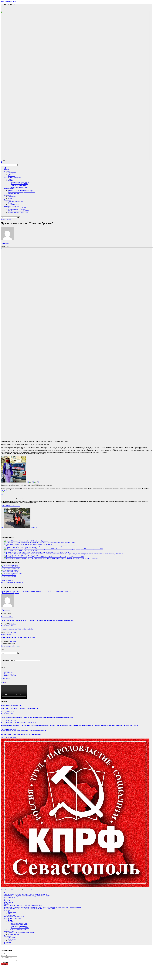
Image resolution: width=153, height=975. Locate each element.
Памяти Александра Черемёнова (14, 916)
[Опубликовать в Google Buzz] (10, 567)
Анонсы (6, 671)
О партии (7, 171)
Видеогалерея (12, 198)
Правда (10, 203)
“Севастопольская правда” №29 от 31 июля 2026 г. (17, 629)
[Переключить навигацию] (4, 161)
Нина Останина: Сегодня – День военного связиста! (53, 552)
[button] (1, 163)
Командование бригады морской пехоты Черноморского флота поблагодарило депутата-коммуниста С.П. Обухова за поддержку (43, 907)
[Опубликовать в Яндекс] (9, 576)
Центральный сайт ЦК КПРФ (17, 208)
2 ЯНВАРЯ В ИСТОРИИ (28, 547)
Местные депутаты (13, 193)
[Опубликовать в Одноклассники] (11, 573)
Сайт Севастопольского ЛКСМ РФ (18, 211)
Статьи (10, 940)
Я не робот (6, 962)
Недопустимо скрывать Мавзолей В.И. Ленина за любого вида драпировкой (75, 558)
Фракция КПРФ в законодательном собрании (21, 192)
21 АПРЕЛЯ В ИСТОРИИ (30, 550)
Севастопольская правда (15, 201)
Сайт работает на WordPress (9, 890)
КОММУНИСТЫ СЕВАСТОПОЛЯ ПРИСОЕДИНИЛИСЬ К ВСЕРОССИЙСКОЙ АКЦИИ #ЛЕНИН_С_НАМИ (35, 591)
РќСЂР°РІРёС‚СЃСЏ (7, 580)
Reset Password (8, 902)
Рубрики (3, 660)
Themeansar (34, 890)
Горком (10, 179)
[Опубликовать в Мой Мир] (9, 571)
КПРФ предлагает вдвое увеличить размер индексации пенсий (21, 734)
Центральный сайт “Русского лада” (18, 212)
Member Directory (9, 897)
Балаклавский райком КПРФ (20, 182)
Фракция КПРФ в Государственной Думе (20, 190)
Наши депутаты (9, 188)
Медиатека (7, 195)
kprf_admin (5, 243)
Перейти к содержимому (8, 1)
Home (6, 893)
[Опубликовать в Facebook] (9, 565)
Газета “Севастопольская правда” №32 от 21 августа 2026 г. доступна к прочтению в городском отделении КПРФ (37, 620)
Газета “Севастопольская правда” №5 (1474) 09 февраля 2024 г (23, 905)
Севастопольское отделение (12, 177)
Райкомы (10, 180)
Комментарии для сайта (10, 646)
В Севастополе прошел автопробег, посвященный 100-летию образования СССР (79, 549)
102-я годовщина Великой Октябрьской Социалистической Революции (25, 894)
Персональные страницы (11, 206)
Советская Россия (13, 204)
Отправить (4, 964)
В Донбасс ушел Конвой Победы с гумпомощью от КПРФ (58, 542)
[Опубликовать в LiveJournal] (10, 570)
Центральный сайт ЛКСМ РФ (17, 209)
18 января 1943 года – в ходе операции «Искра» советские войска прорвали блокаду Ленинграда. (94, 553)
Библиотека (7, 200)
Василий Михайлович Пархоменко (37, 541)
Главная (6, 169)
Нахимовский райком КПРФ (20, 187)
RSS (5, 682)
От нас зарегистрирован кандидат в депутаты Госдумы (18, 637)
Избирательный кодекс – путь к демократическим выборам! (60, 546)
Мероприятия (8, 672)
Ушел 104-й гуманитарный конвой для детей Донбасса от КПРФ (64, 557)
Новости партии (9, 674)
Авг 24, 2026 (5, 712)
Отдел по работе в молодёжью (17, 929)
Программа (11, 176)
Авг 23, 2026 (5, 737)
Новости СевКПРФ (7, 219)
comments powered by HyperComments (12, 582)
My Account (7, 899)
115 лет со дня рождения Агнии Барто (40, 544)
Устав (9, 174)
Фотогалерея (11, 196)
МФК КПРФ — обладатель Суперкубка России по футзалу (19, 708)
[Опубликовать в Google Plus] (10, 568)
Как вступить (12, 172)
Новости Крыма (6, 705)
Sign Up (6, 904)
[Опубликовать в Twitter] (8, 575)
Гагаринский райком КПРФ (19, 184)
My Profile (7, 901)
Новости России (6, 722)
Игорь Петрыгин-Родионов (10, 593)
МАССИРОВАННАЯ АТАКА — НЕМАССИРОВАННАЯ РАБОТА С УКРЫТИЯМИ (30, 908)
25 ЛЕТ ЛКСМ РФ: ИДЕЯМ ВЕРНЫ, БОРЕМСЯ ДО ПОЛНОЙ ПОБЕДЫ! (27, 896)
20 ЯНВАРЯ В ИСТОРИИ (30, 555)
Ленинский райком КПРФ (19, 185)
